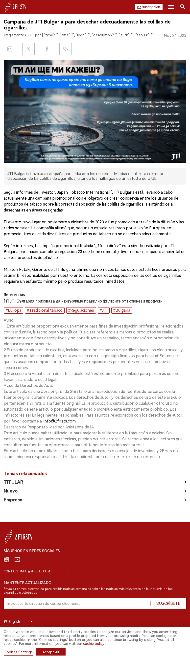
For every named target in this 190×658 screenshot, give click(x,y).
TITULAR (13, 482)
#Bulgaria (121, 310)
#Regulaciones (81, 310)
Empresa (13, 499)
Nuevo (11, 491)
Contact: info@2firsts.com (27, 571)
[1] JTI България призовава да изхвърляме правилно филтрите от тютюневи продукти (83, 301)
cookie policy (93, 644)
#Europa (13, 310)
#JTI (104, 310)
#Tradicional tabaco (45, 310)
